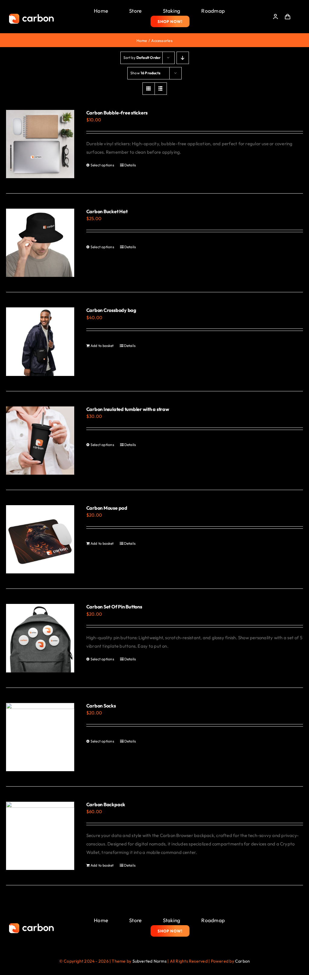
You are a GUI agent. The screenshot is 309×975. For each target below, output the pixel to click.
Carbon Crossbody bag (111, 310)
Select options (102, 165)
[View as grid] (148, 89)
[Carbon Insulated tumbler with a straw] (40, 440)
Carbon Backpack (105, 804)
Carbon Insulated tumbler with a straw (127, 409)
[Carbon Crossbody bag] (40, 341)
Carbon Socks (101, 706)
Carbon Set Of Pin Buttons (114, 607)
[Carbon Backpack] (40, 836)
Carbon (242, 961)
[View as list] (161, 89)
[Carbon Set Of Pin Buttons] (40, 638)
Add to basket (102, 345)
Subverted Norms (149, 961)
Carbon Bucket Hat (107, 211)
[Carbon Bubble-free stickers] (40, 144)
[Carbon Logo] (31, 15)
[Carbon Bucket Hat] (40, 243)
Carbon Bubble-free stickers (117, 113)
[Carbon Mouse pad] (40, 539)
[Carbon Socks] (40, 737)
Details (130, 165)
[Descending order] (183, 58)
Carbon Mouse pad (106, 508)
